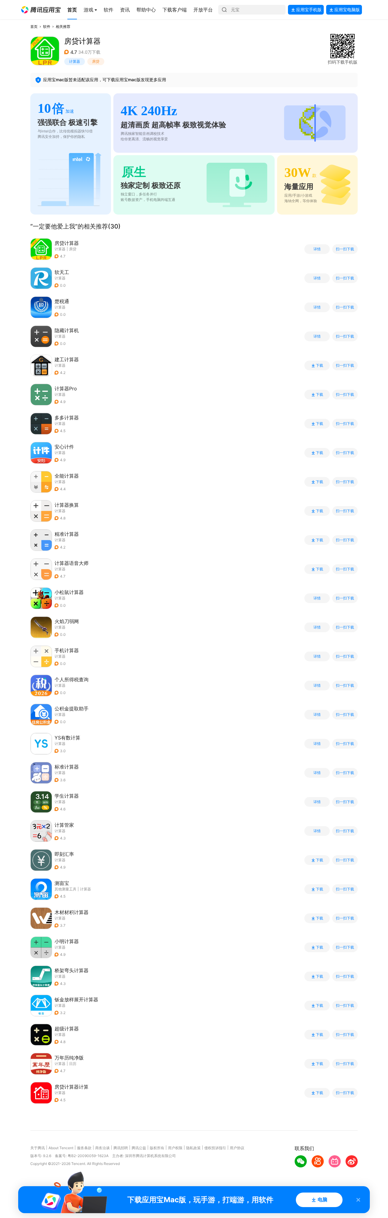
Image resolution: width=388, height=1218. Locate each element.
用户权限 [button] (175, 1148)
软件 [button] (46, 26)
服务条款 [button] (84, 1148)
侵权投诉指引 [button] (215, 1148)
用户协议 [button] (237, 1148)
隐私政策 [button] (193, 1148)
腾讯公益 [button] (139, 1148)
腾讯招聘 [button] (120, 1148)
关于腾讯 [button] (37, 1148)
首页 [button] (34, 26)
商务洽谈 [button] (102, 1148)
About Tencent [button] (60, 1148)
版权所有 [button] (157, 1148)
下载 (319, 365)
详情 (317, 249)
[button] (41, 9)
